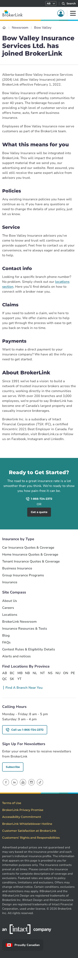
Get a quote (58, 463)
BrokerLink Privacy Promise (22, 810)
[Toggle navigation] (73, 13)
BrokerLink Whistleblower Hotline (27, 824)
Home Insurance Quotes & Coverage (30, 554)
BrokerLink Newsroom (19, 622)
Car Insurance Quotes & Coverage (28, 547)
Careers (8, 608)
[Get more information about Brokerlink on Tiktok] (40, 782)
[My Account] (60, 13)
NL (35, 673)
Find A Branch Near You (24, 687)
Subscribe (13, 767)
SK (12, 679)
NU (58, 673)
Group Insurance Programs (23, 575)
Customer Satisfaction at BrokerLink (29, 830)
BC (12, 673)
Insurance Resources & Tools (24, 629)
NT (42, 673)
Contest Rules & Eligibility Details (28, 649)
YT (19, 679)
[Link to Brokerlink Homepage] (4, 27)
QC (4, 679)
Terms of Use (11, 803)
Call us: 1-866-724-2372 (27, 729)
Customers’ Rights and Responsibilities (31, 837)
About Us (9, 601)
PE (73, 673)
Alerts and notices (16, 656)
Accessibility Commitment (21, 817)
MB (19, 673)
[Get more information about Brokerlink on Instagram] (31, 782)
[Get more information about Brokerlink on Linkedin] (14, 782)
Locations (9, 615)
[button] (50, 3)
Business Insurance (17, 568)
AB (4, 673)
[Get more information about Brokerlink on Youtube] (23, 782)
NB (27, 673)
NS (50, 673)
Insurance (9, 582)
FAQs (6, 642)
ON (65, 673)
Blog (6, 635)
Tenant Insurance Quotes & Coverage (31, 561)
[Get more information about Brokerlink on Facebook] (6, 782)
